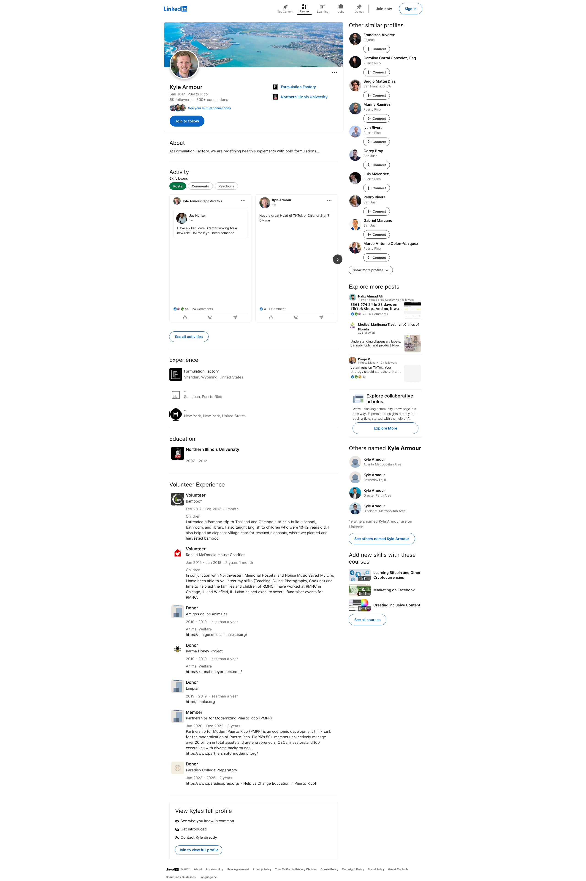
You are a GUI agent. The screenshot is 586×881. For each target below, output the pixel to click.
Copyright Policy (353, 869)
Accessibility (214, 869)
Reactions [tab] (226, 186)
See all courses (367, 619)
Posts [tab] (177, 186)
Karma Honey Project (204, 651)
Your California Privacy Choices (296, 869)
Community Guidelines (181, 877)
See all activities (189, 336)
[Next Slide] (337, 259)
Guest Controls (398, 869)
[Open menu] (334, 72)
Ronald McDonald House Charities (215, 554)
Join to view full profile (198, 850)
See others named (381, 538)
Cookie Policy (329, 869)
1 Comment (277, 309)
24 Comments (202, 309)
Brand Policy (376, 869)
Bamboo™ (194, 501)
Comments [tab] (200, 186)
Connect (379, 49)
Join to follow (187, 121)
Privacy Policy (262, 869)
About (198, 869)
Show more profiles (368, 270)
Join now (384, 8)
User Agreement (238, 869)
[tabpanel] (253, 258)
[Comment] (210, 317)
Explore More (385, 428)
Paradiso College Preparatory (211, 770)
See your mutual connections (209, 108)
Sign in (411, 8)
